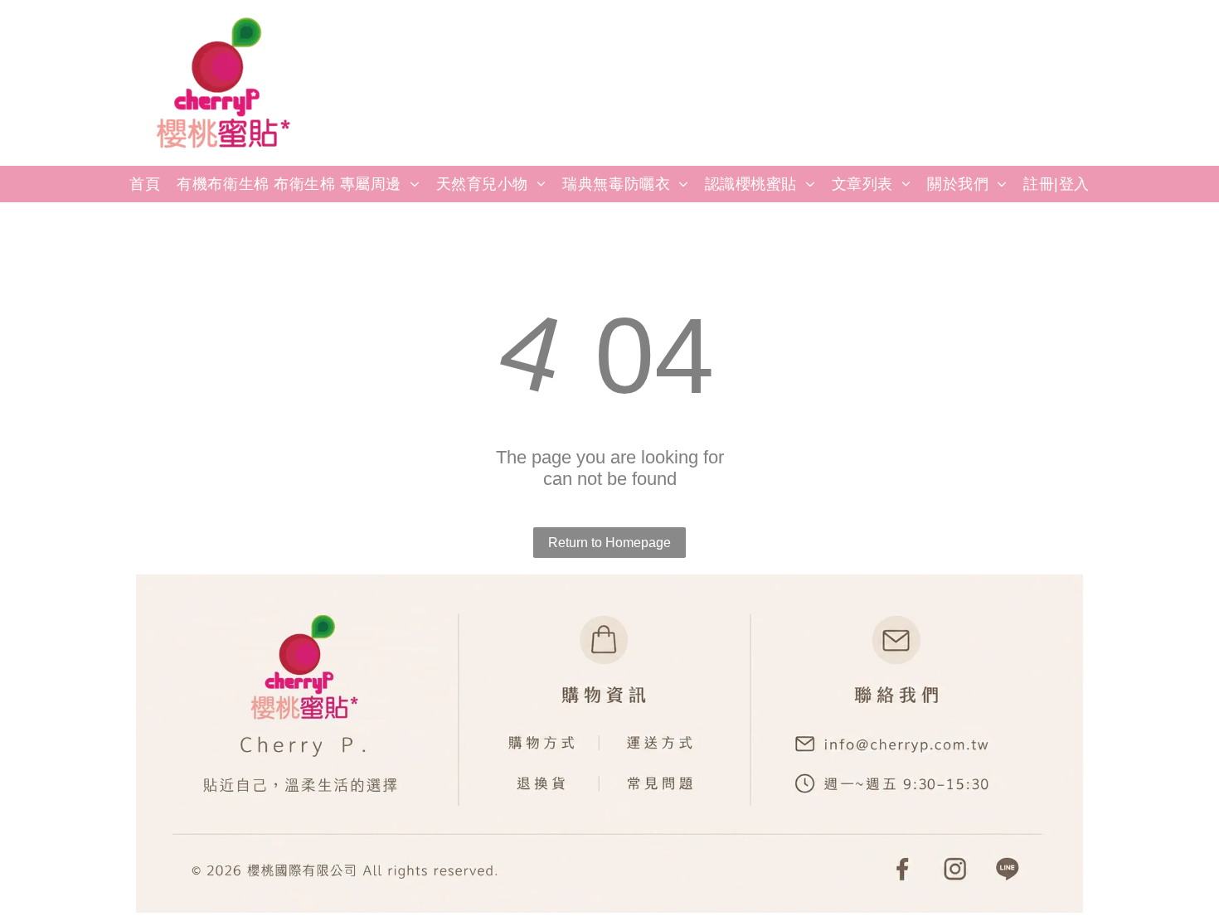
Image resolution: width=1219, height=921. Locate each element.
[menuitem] (144, 184)
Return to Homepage (609, 543)
